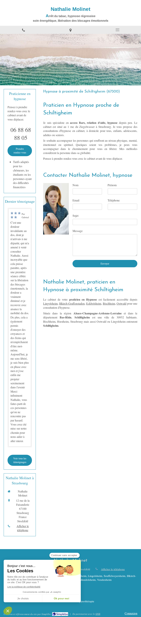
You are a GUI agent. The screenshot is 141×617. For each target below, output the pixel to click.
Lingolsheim (50, 303)
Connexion (131, 613)
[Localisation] (70, 30)
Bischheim (109, 303)
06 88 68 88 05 (20, 133)
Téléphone (114, 200)
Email (76, 200)
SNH (97, 614)
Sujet (75, 215)
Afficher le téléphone (23, 528)
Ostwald (121, 303)
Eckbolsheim (93, 303)
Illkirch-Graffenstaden (72, 303)
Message (78, 231)
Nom (75, 185)
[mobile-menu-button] (117, 29)
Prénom (112, 185)
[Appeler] (23, 30)
